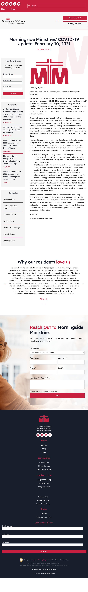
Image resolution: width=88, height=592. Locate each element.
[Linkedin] (10, 4)
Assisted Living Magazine (41, 560)
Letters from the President (10, 207)
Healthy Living (9, 199)
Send (57, 395)
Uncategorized (9, 241)
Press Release (9, 234)
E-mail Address (9, 74)
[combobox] (56, 6)
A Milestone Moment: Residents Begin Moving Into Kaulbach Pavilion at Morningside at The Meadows (13, 114)
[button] (57, 21)
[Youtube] (18, 4)
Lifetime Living (9, 214)
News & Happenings (11, 227)
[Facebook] (3, 4)
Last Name (7, 86)
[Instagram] (14, 4)
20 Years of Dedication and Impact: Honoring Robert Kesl (12, 129)
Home (44, 440)
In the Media (8, 221)
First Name (7, 80)
